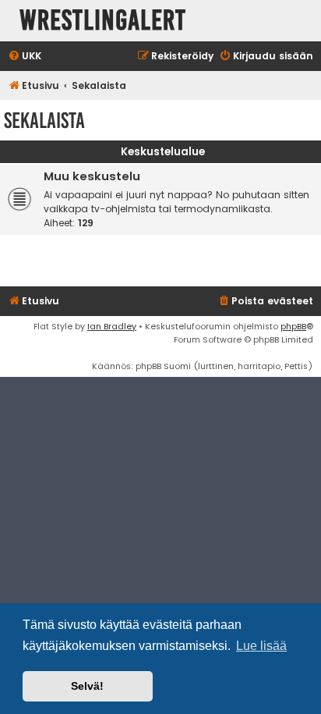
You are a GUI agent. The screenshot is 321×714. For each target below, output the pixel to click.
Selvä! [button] (87, 686)
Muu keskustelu (92, 176)
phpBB (293, 326)
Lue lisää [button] (261, 645)
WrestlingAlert (102, 21)
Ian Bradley (111, 326)
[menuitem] (24, 56)
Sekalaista (44, 120)
